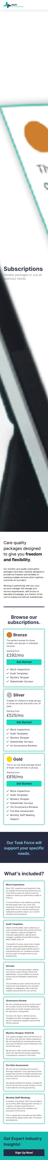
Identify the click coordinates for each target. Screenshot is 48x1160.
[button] (43, 5)
